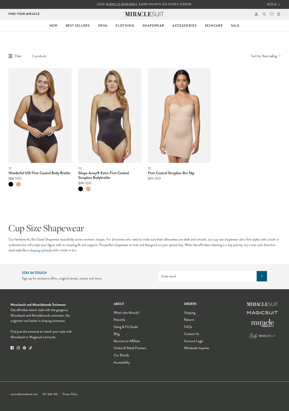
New (54, 25)
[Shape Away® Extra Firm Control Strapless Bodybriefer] (109, 115)
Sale (235, 25)
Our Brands (121, 355)
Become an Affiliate (127, 341)
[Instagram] (18, 347)
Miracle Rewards (121, 4)
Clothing (125, 25)
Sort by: (264, 56)
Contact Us (191, 333)
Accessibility (122, 362)
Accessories (184, 25)
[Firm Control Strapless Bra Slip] (179, 115)
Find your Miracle (24, 14)
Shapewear (153, 25)
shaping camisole (41, 250)
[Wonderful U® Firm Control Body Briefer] (40, 115)
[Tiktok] (30, 347)
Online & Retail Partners (130, 348)
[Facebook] (12, 347)
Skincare (214, 25)
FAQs (188, 326)
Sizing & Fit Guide (126, 326)
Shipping (189, 312)
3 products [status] (39, 56)
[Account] (255, 14)
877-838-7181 (50, 394)
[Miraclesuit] (144, 14)
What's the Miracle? (127, 312)
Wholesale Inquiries (196, 348)
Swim (102, 25)
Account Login (193, 341)
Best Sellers (78, 25)
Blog (117, 333)
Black (10, 184)
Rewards (119, 319)
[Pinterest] (24, 347)
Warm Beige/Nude (18, 184)
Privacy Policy (69, 394)
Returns (189, 319)
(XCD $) (272, 4)
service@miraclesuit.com (24, 394)
